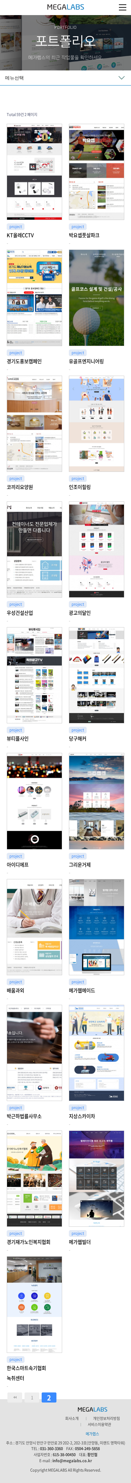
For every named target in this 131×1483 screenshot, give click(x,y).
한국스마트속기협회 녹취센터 (26, 1373)
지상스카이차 (82, 1116)
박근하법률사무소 (24, 1116)
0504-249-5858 (87, 1448)
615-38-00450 (64, 1455)
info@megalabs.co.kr (72, 1461)
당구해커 (77, 738)
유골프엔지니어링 (86, 361)
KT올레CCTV (20, 235)
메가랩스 (65, 7)
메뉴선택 (14, 77)
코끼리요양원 (20, 487)
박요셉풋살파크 (84, 235)
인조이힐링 (80, 487)
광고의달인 (80, 612)
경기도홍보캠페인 (24, 361)
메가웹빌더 (80, 1242)
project (15, 226)
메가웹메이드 (82, 990)
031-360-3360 (51, 1448)
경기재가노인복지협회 (28, 1242)
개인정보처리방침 (106, 1418)
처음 (14, 1397)
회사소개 (72, 1418)
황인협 (92, 1455)
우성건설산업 (20, 612)
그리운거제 (80, 864)
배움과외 (15, 990)
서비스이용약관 (99, 1424)
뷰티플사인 (18, 738)
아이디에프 (18, 864)
